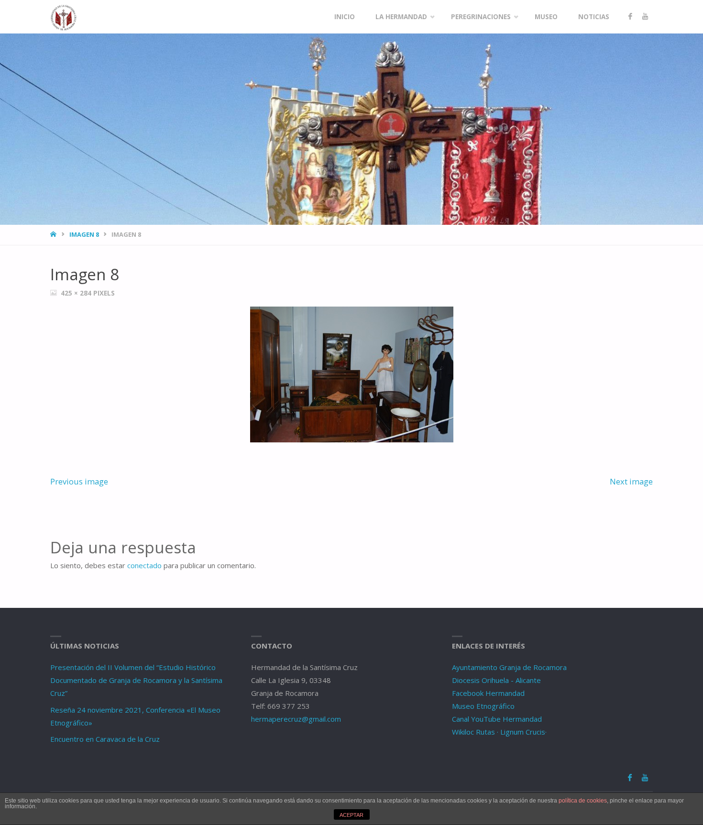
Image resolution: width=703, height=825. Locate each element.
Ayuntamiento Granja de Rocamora (509, 667)
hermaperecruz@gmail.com (296, 719)
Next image (631, 481)
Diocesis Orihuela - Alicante (496, 680)
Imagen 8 (84, 234)
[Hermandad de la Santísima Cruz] (63, 17)
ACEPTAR (351, 815)
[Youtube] (645, 16)
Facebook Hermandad (488, 693)
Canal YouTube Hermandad (497, 719)
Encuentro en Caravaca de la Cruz (105, 739)
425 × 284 (77, 293)
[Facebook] (630, 16)
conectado (144, 565)
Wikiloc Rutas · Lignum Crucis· (499, 732)
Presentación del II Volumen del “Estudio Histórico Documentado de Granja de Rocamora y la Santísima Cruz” (136, 680)
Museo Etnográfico (483, 706)
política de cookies (583, 800)
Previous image (79, 481)
